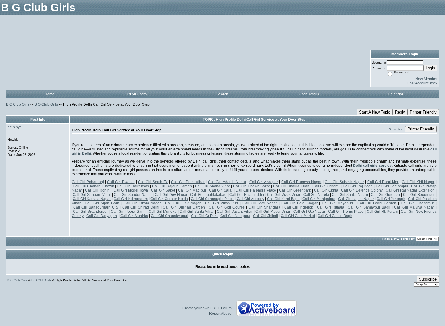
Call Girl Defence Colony (361, 190)
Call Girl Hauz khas (133, 186)
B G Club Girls (17, 104)
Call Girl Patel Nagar (299, 203)
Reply (400, 112)
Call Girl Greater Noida (169, 199)
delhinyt (14, 127)
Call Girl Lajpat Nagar (356, 199)
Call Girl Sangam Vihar (92, 195)
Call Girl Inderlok (298, 207)
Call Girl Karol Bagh (283, 199)
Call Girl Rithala (330, 207)
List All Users (136, 94)
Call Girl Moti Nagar (259, 203)
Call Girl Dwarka (121, 182)
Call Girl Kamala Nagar (92, 199)
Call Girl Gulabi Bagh (335, 216)
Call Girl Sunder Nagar (133, 195)
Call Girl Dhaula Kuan (291, 186)
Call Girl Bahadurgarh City (95, 207)
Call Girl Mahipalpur (318, 199)
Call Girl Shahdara (264, 207)
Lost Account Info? (422, 83)
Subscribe (428, 279)
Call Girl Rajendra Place (256, 190)
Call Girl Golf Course (227, 207)
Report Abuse (220, 313)
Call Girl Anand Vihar (212, 186)
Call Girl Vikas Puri (221, 203)
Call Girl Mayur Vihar (272, 211)
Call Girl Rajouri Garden (172, 186)
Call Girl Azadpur (263, 182)
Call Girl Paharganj (88, 182)
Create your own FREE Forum (207, 308)
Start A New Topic (374, 112)
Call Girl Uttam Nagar (142, 203)
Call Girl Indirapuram (131, 199)
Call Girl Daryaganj (102, 216)
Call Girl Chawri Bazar (251, 186)
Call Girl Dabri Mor (383, 182)
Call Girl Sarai (220, 190)
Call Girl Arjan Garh (102, 203)
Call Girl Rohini (97, 190)
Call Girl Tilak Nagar (183, 203)
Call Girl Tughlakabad (208, 195)
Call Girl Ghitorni (326, 186)
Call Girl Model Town (131, 190)
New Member (426, 79)
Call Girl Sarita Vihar (197, 211)
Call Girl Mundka (162, 211)
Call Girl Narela (316, 195)
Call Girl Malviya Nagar (414, 207)
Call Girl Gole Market (298, 216)
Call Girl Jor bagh (391, 199)
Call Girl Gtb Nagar (309, 211)
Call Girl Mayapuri (337, 203)
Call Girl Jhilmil (265, 216)
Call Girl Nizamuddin (246, 195)
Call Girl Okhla (326, 190)
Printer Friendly (423, 112)
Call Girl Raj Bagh (358, 186)
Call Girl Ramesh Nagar (301, 182)
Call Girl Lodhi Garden (377, 203)
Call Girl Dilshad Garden (184, 207)
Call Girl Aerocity (250, 199)
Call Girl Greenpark (295, 190)
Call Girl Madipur (192, 190)
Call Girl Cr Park (204, 216)
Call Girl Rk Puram (382, 211)
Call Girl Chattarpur (417, 203)
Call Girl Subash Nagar (344, 182)
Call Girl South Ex (153, 182)
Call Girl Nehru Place (346, 211)
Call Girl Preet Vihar (188, 182)
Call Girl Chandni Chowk (93, 186)
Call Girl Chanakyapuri (169, 216)
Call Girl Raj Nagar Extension (410, 190)
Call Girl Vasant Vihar (234, 211)
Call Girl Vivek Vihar (283, 195)
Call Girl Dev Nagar (171, 195)
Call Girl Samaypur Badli (369, 207)
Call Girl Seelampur (392, 186)
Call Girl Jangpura (235, 216)
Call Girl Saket (163, 190)
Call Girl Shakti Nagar (350, 195)
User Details (309, 94)
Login (430, 68)
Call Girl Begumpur (419, 195)
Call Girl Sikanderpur (90, 211)
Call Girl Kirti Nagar (418, 182)
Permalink (395, 129)
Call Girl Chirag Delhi (140, 207)
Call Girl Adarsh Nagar (227, 182)
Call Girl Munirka (134, 216)
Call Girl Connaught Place (212, 199)
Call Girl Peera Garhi (128, 211)
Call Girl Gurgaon (385, 195)
